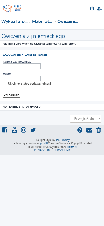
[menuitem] (92, 9)
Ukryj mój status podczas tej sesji (29, 83)
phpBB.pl (72, 146)
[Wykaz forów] (13, 6)
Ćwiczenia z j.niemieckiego (33, 35)
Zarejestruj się (36, 54)
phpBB (44, 143)
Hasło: (7, 74)
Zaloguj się (12, 54)
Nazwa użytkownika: (17, 61)
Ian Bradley (63, 139)
